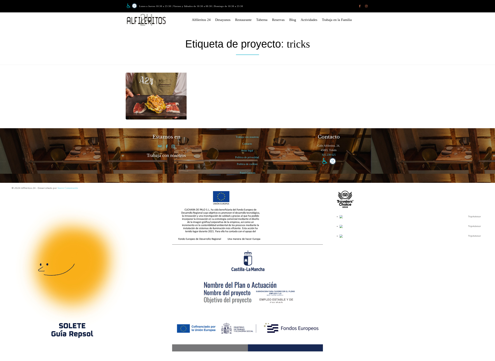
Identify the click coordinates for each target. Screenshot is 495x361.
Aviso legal (247, 150)
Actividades (309, 20)
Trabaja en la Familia (337, 20)
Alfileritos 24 (201, 20)
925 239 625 (329, 154)
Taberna (261, 20)
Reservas (278, 20)
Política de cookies (247, 164)
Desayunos (222, 20)
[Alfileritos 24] (149, 19)
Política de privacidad (247, 157)
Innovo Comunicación (68, 188)
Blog (292, 20)
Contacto (247, 143)
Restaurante (243, 20)
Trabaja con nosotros (166, 155)
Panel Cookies (247, 172)
